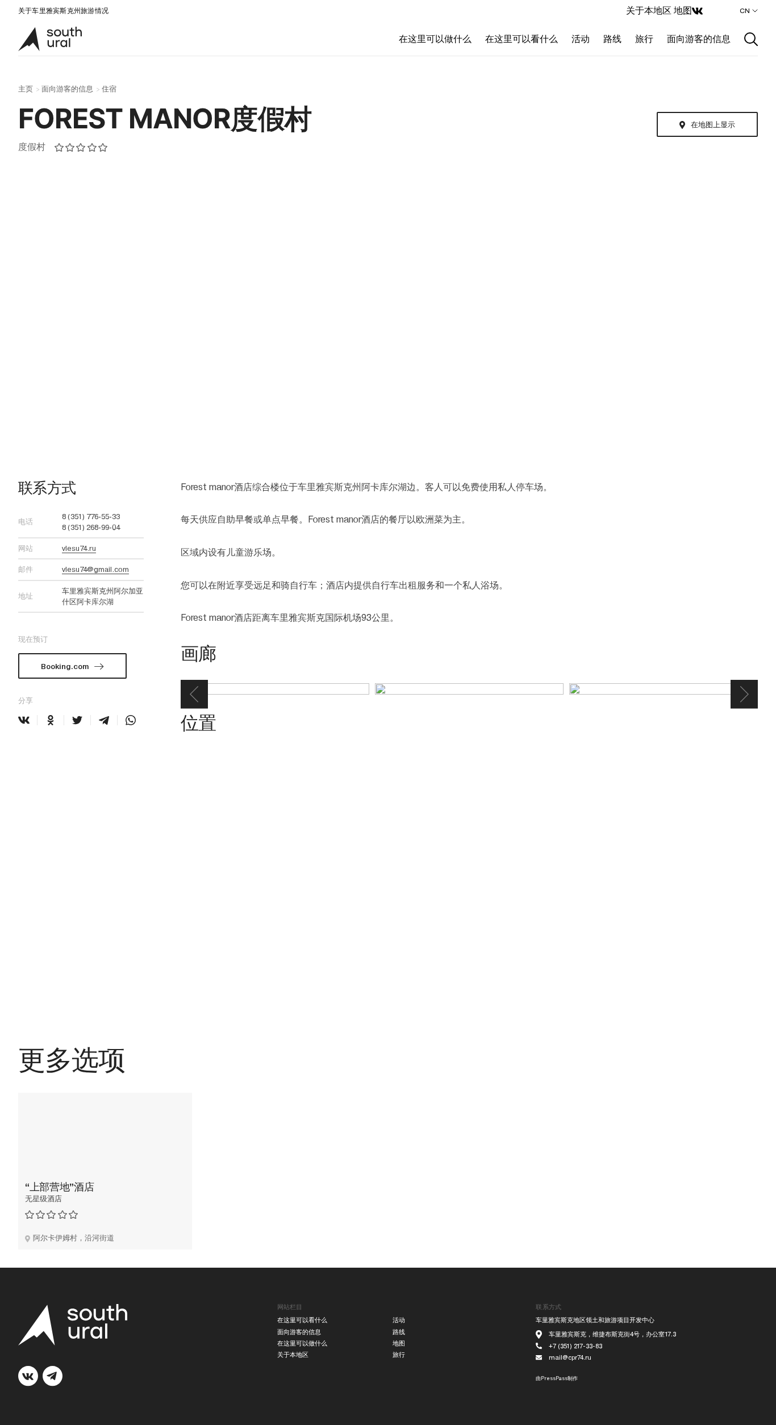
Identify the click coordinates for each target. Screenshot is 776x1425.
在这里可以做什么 (435, 39)
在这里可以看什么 (521, 39)
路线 (612, 39)
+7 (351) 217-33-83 (575, 1346)
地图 (683, 10)
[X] (77, 720)
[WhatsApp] (130, 720)
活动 (580, 39)
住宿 (109, 89)
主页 (25, 89)
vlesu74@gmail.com (95, 569)
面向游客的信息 (699, 39)
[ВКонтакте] (24, 720)
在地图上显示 (713, 124)
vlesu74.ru (79, 548)
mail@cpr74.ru (570, 1357)
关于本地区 (648, 10)
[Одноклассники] (50, 720)
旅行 (644, 39)
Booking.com (65, 666)
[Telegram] (104, 720)
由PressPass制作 (557, 1378)
